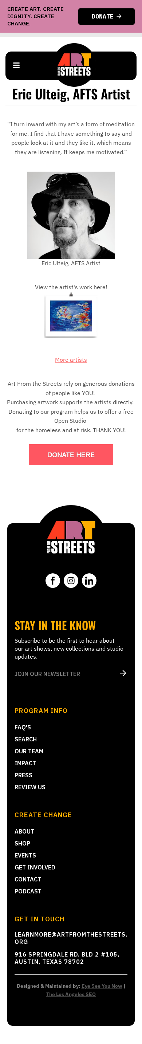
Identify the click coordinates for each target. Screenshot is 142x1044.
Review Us (30, 787)
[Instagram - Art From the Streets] (71, 580)
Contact (28, 879)
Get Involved (35, 867)
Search (26, 739)
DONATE (103, 16)
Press (23, 775)
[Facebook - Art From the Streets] (53, 580)
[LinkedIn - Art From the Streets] (89, 580)
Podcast (28, 891)
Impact (25, 763)
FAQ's (23, 727)
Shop (22, 843)
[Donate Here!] (71, 454)
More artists (71, 359)
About (24, 831)
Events (25, 855)
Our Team (29, 751)
